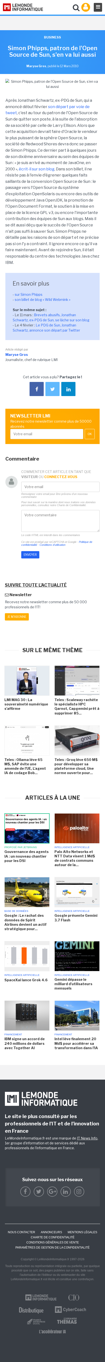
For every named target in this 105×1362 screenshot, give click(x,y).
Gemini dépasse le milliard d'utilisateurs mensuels (73, 983)
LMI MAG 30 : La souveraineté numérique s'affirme (26, 704)
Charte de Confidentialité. (71, 505)
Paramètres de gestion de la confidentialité (52, 1247)
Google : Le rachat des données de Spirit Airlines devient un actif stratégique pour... (25, 922)
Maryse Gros (16, 354)
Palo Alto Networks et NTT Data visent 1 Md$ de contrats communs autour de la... (74, 858)
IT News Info (87, 1138)
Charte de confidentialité (52, 1237)
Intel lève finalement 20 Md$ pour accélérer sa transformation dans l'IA (76, 1043)
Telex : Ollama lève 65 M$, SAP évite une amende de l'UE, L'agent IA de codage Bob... (25, 766)
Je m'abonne (16, 617)
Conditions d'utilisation (52, 544)
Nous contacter (21, 1232)
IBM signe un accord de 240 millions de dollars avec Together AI (24, 1043)
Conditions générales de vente (52, 1242)
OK (90, 434)
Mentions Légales (82, 1232)
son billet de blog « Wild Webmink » (42, 299)
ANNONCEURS (51, 1232)
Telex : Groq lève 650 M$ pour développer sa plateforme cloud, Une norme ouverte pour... (76, 766)
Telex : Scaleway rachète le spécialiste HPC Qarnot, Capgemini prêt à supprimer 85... (76, 706)
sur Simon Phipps (28, 294)
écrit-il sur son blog (36, 169)
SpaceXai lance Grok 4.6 (26, 980)
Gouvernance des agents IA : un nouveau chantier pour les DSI (26, 856)
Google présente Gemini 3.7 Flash (75, 917)
